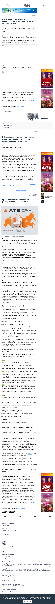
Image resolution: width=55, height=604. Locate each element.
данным (6, 296)
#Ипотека (11, 511)
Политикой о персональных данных (24, 598)
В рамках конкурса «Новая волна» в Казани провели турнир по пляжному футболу (48, 194)
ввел (25, 330)
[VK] (5, 516)
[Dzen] (34, 516)
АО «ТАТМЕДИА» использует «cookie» (10, 583)
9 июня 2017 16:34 (33, 15)
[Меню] (51, 5)
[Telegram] (20, 516)
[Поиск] (43, 5)
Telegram (23, 106)
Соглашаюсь (27, 601)
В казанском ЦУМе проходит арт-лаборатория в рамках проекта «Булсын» (48, 197)
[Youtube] (50, 516)
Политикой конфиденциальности (42, 598)
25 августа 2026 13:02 (32, 194)
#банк (4, 511)
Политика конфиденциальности (9, 589)
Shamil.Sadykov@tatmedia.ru (8, 593)
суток (16, 92)
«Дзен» (18, 106)
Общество (35, 13)
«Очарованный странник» (18, 37)
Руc (3, 5)
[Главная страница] (27, 5)
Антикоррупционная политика (9, 580)
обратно (21, 97)
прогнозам (5, 432)
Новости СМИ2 (7, 125)
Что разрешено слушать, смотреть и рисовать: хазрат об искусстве (48, 201)
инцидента (24, 66)
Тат (10, 5)
